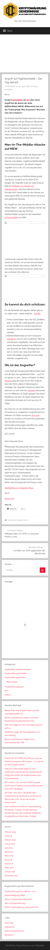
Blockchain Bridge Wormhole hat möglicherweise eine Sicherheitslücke (23, 775)
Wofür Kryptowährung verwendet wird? (22, 907)
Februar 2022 (10, 840)
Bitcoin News (12, 682)
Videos (8, 695)
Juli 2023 (8, 836)
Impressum (10, 927)
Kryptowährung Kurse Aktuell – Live (20, 891)
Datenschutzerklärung (14, 931)
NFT (6, 691)
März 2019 (9, 856)
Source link (9, 498)
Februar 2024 (10, 832)
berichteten (17, 100)
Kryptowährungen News (18, 520)
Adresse (8, 381)
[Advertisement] (25, 53)
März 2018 (9, 868)
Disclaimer (9, 935)
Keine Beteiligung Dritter (15, 895)
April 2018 (9, 864)
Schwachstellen (11, 217)
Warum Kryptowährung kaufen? (18, 899)
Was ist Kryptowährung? (15, 903)
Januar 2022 (10, 844)
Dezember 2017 (11, 875)
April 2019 (9, 852)
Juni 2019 (9, 848)
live (28, 100)
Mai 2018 (8, 860)
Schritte (37, 313)
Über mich (9, 923)
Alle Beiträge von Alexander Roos (19, 488)
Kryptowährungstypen (14, 687)
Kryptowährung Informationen (18, 669)
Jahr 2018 (35, 415)
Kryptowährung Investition (16, 673)
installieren (11, 339)
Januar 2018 (10, 872)
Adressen (31, 390)
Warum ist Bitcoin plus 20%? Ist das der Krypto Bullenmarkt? (23, 799)
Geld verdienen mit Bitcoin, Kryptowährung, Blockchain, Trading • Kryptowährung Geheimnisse (23, 809)
